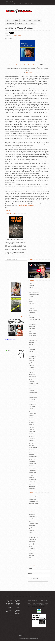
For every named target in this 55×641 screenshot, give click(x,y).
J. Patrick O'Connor (33, 427)
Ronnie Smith (32, 461)
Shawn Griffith (32, 358)
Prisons (30, 551)
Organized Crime (10, 23)
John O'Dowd (32, 429)
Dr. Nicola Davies (32, 330)
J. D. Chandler (32, 321)
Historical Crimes (32, 534)
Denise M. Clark (32, 324)
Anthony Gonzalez (32, 354)
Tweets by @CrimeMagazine (10, 339)
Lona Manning (32, 399)
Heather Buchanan (33, 310)
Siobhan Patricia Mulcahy (34, 418)
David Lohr (31, 394)
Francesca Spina (32, 463)
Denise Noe (31, 424)
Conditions (17, 613)
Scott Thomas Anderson (34, 292)
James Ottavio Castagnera (34, 319)
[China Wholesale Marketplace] (10, 354)
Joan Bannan (32, 298)
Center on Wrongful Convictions (35, 496)
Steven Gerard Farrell (33, 337)
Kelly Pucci (31, 434)
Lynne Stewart (14, 35)
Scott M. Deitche (32, 333)
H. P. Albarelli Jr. (32, 287)
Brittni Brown (31, 372)
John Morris (31, 417)
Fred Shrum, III (32, 459)
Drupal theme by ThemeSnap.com (32, 638)
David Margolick (32, 404)
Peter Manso (31, 402)
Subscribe (36, 3)
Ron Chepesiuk (32, 322)
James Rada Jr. (32, 442)
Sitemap (9, 609)
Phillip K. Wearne (32, 484)
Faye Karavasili (32, 374)
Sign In (8, 1)
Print (9, 606)
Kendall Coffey (32, 326)
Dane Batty (31, 303)
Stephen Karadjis (32, 370)
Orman (24, 638)
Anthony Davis (32, 331)
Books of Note (20, 3)
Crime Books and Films (10, 209)
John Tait (31, 475)
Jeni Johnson (32, 367)
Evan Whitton (31, 474)
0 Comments (19, 35)
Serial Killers (31, 553)
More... (32, 23)
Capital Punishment (33, 516)
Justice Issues (36, 20)
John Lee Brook (32, 308)
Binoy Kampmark (32, 369)
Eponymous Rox (32, 452)
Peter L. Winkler (32, 482)
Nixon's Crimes (32, 548)
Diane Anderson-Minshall (34, 294)
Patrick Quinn (32, 440)
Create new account (34, 578)
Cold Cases (31, 519)
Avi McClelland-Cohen (33, 410)
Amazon (18, 253)
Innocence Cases (32, 535)
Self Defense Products (33, 503)
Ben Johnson (31, 365)
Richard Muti (31, 420)
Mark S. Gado (32, 346)
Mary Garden (31, 347)
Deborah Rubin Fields (33, 340)
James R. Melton (32, 413)
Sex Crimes (31, 555)
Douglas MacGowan (33, 397)
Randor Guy (31, 360)
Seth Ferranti (31, 338)
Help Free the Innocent (33, 501)
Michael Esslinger (32, 335)
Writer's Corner (9, 611)
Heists (30, 20)
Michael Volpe (32, 481)
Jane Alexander (32, 289)
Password (30, 573)
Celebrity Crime (32, 518)
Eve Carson (31, 317)
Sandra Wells (32, 488)
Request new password (35, 579)
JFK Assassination (32, 539)
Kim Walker (31, 477)
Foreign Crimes (32, 527)
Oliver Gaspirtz (32, 349)
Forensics (23, 20)
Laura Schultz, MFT (33, 456)
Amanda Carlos (32, 315)
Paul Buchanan (32, 312)
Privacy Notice (17, 609)
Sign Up (11, 1)
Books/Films (19, 23)
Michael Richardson (33, 447)
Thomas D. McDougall (33, 411)
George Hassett (32, 362)
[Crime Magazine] (19, 12)
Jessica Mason (32, 406)
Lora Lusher (31, 395)
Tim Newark (31, 422)
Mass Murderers (32, 544)
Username (30, 568)
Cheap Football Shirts (33, 505)
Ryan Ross (31, 450)
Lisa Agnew (31, 285)
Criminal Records (32, 499)
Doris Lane (31, 388)
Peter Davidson (32, 328)
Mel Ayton (31, 296)
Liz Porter (31, 433)
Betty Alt (30, 290)
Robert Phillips (32, 431)
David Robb (31, 449)
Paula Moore (31, 415)
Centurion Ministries (33, 497)
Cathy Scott (31, 458)
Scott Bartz (31, 301)
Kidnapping (31, 543)
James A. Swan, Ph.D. (33, 466)
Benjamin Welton (32, 468)
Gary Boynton (32, 306)
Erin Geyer (31, 351)
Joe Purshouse (32, 438)
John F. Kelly (31, 381)
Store (32, 3)
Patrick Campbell (32, 314)
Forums (9, 604)
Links (29, 3)
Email (7, 32)
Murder (7, 20)
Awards (17, 604)
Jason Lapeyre (32, 390)
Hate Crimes (31, 530)
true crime (38, 606)
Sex (26, 23)
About (7, 3)
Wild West (31, 560)
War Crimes (31, 559)
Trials (30, 557)
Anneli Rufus (31, 454)
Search (9, 607)
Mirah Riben (31, 445)
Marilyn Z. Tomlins (32, 479)
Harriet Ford (31, 342)
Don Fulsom (31, 344)
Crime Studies (32, 525)
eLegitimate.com (32, 506)
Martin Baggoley (32, 378)
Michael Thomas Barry (33, 299)
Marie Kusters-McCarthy (34, 386)
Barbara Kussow (32, 385)
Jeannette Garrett (32, 376)
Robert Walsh (32, 486)
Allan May (31, 408)
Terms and (17, 611)
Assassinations (32, 514)
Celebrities (15, 20)
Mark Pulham (31, 436)
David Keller (31, 379)
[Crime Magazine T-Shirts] (21, 354)
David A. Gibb (32, 353)
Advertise (11, 3)
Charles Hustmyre (32, 363)
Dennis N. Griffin (32, 356)
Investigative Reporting (33, 537)
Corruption (31, 521)
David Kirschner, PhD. (33, 383)
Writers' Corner (42, 3)
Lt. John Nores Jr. (32, 426)
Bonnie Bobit (31, 305)
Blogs (15, 3)
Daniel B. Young (32, 472)
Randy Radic (31, 443)
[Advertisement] (27, 16)
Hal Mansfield (32, 401)
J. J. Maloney (31, 283)
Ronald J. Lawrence (33, 392)
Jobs (17, 607)
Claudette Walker (32, 470)
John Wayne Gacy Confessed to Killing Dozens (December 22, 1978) (16, 321)
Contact (25, 3)
